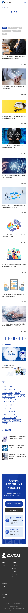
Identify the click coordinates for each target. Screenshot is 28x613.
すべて (4, 28)
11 (18, 339)
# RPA (22, 395)
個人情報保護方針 (18, 603)
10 (16, 339)
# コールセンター (7, 402)
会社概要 (3, 565)
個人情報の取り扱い (14, 606)
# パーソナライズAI (8, 411)
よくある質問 (14, 574)
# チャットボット (7, 408)
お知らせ (3, 589)
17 (23, 339)
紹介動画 (14, 571)
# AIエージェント (7, 386)
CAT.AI (15, 611)
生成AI (4, 34)
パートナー (14, 576)
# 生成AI (5, 424)
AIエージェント (12, 28)
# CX (4, 395)
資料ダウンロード (14, 510)
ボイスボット (16, 31)
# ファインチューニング (9, 414)
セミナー (3, 586)
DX (20, 28)
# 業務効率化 (6, 420)
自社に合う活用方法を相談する (14, 504)
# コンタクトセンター (9, 405)
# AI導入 (17, 392)
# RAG (16, 395)
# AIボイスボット (7, 392)
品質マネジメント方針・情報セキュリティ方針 (14, 608)
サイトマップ (9, 603)
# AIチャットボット (8, 389)
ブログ (3, 592)
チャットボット (6, 31)
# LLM (10, 395)
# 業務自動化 (16, 420)
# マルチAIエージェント (9, 417)
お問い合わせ (4, 594)
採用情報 (3, 597)
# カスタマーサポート (9, 399)
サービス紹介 (14, 565)
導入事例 (14, 568)
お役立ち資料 (4, 583)
